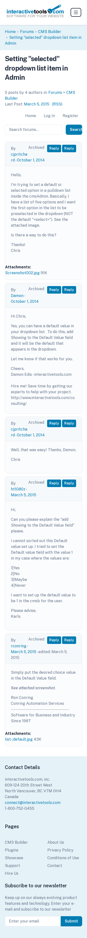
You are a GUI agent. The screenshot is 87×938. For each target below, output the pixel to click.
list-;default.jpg (19, 739)
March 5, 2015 (36, 104)
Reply (54, 148)
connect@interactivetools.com (32, 802)
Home (10, 31)
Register (70, 115)
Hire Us (11, 873)
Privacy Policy (60, 850)
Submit (71, 921)
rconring (18, 646)
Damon (17, 295)
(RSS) (57, 104)
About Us (55, 842)
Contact (54, 865)
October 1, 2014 (31, 160)
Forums (27, 31)
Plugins (11, 850)
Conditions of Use (63, 858)
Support (12, 865)
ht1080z (18, 489)
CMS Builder (49, 31)
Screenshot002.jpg (22, 273)
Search (76, 129)
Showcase (14, 858)
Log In (49, 115)
